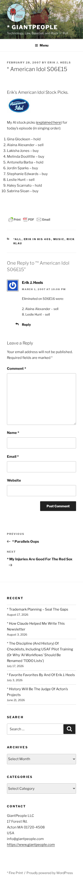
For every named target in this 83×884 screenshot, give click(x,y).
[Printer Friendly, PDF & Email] (29, 219)
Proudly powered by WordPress (50, 873)
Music (59, 239)
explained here (49, 122)
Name (13, 433)
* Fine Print (15, 873)
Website (14, 480)
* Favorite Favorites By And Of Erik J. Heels (41, 675)
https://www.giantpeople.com (31, 845)
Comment (16, 369)
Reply (26, 324)
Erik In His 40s (37, 239)
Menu (44, 45)
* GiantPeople (32, 27)
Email (13, 457)
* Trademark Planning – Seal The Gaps (37, 609)
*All (17, 239)
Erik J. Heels (59, 62)
